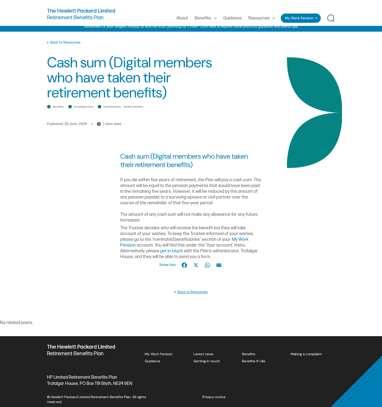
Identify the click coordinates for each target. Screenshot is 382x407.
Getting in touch (206, 361)
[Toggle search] (331, 18)
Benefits (248, 354)
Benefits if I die (253, 361)
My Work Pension (299, 18)
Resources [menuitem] (259, 18)
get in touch (171, 251)
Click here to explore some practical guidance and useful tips (249, 27)
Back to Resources (65, 43)
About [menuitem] (182, 18)
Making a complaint (306, 354)
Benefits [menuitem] (203, 18)
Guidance (152, 361)
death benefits (133, 106)
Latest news (203, 354)
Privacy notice (213, 397)
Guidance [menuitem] (232, 18)
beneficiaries (112, 106)
